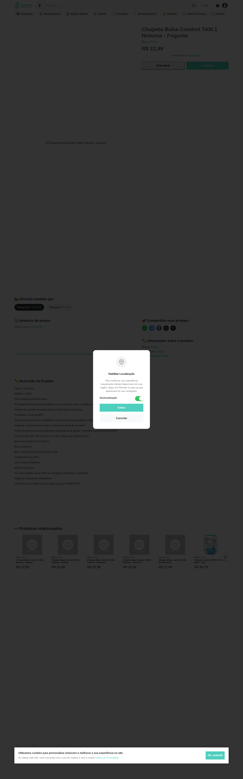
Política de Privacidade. (107, 757)
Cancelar (121, 418)
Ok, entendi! (215, 755)
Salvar (121, 407)
